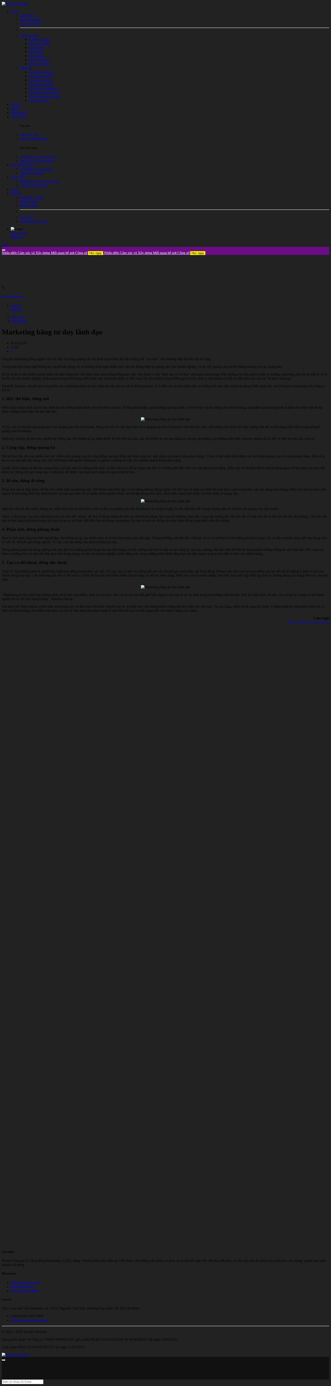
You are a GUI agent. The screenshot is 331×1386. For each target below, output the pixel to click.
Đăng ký (17, 237)
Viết (5, 245)
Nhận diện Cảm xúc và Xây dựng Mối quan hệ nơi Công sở (52, 253)
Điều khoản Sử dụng (26, 1282)
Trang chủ (18, 317)
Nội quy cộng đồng (25, 1291)
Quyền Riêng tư (22, 1287)
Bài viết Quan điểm (12, 296)
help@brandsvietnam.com (29, 1320)
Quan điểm (19, 321)
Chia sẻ (16, 305)
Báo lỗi (16, 309)
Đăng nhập (19, 233)
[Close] (3, 250)
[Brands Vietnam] (15, 4)
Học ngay (95, 253)
